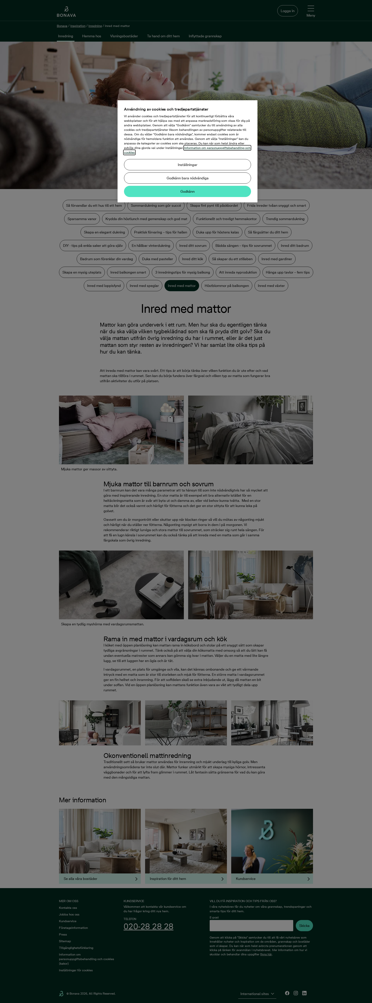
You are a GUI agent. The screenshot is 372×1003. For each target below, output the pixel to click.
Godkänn (187, 191)
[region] (187, 151)
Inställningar (187, 165)
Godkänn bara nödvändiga (188, 178)
